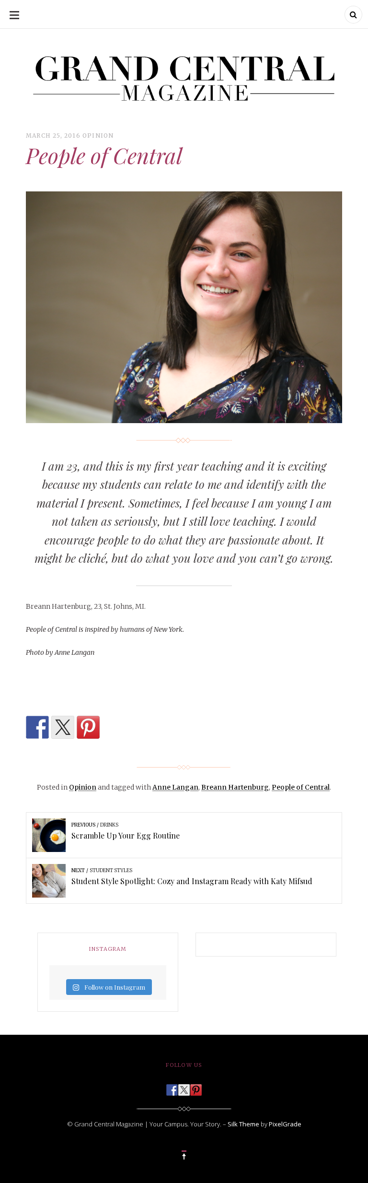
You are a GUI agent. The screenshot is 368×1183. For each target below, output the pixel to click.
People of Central (301, 787)
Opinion (98, 135)
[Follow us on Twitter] (184, 1087)
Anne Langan (175, 787)
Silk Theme (243, 1124)
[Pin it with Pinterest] (88, 727)
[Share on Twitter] (62, 727)
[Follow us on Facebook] (172, 1087)
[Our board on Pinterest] (196, 1087)
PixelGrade (285, 1124)
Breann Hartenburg (235, 787)
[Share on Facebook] (37, 727)
